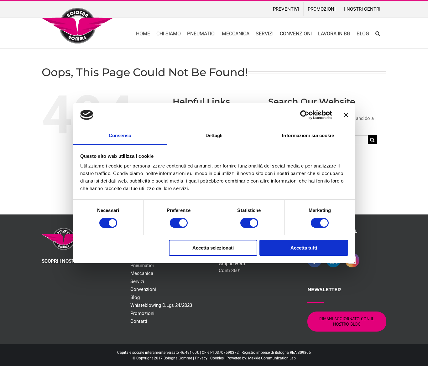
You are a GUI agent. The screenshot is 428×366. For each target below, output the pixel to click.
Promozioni (142, 313)
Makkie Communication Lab (272, 358)
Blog (135, 297)
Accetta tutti (303, 247)
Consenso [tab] (120, 135)
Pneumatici (142, 265)
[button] (377, 33)
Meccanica (141, 273)
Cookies (217, 358)
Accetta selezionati (213, 247)
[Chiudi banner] (346, 115)
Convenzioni (143, 289)
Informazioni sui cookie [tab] (308, 135)
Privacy (201, 358)
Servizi (137, 281)
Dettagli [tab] (214, 135)
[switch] (179, 223)
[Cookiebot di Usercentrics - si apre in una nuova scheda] (304, 115)
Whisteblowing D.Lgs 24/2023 (161, 305)
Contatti (138, 321)
